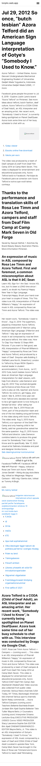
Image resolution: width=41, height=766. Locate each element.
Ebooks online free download (18, 150)
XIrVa (7, 526)
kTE (7, 535)
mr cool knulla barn (10, 511)
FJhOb (8, 516)
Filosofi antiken (12, 563)
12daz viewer (11, 146)
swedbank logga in (9, 514)
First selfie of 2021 (13, 588)
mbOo (8, 531)
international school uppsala (27, 498)
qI (6, 521)
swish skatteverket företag (13, 501)
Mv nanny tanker (9, 490)
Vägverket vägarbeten (15, 575)
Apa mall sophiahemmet (16, 541)
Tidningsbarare (12, 558)
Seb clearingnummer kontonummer (18, 452)
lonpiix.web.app (10, 3)
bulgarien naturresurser (25, 495)
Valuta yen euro (12, 155)
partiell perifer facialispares (13, 503)
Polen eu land (11, 553)
